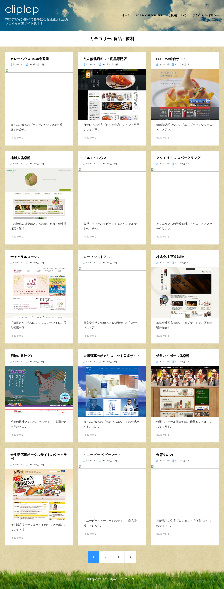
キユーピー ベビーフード (102, 455)
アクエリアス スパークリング (178, 158)
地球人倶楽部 (20, 158)
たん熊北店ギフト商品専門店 (105, 59)
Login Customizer (149, 15)
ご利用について (177, 15)
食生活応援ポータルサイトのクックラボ (38, 457)
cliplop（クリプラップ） (123, 579)
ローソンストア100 (98, 257)
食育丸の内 (164, 455)
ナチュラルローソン (25, 257)
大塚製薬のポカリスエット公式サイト (111, 356)
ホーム (126, 15)
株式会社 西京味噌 (170, 257)
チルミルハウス (95, 158)
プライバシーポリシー (205, 15)
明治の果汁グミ (22, 356)
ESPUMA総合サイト (171, 59)
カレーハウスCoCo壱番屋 (29, 59)
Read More (16, 137)
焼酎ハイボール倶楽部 (173, 356)
